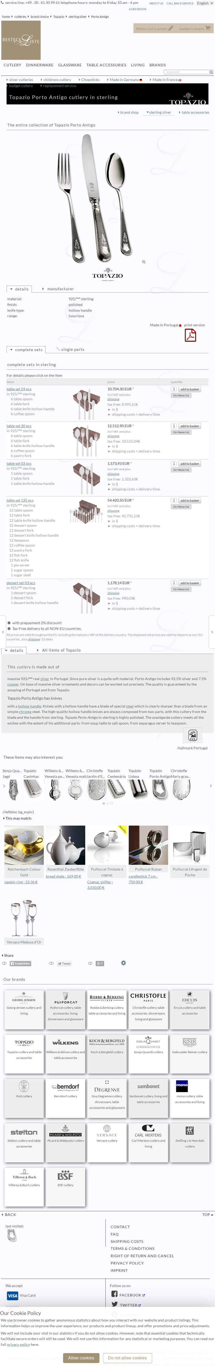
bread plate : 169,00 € (63, 876)
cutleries (20, 17)
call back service (180, 3)
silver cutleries (21, 80)
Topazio (58, 17)
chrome (25, 712)
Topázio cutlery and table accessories (24, 1055)
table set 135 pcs (20, 500)
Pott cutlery (24, 1096)
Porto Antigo (100, 17)
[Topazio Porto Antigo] (95, 198)
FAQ (115, 1234)
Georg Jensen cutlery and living (24, 1010)
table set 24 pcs (19, 389)
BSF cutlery (65, 1185)
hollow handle (29, 706)
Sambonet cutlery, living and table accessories (148, 1099)
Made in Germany (124, 80)
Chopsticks (90, 80)
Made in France (166, 80)
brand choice (40, 17)
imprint (119, 1270)
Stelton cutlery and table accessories (24, 1143)
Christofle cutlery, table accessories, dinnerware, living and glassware (148, 1013)
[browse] (4, 786)
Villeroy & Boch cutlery (24, 1185)
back (10, 1215)
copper (13, 684)
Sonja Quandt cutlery (148, 1052)
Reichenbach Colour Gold (24, 872)
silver (44, 679)
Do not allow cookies (127, 1358)
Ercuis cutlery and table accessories (190, 1010)
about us (156, 3)
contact (120, 1227)
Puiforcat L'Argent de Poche (190, 872)
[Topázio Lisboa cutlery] (2, 632)
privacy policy (127, 1263)
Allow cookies (81, 1358)
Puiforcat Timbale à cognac (107, 872)
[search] (213, 72)
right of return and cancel (142, 1256)
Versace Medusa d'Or (24, 942)
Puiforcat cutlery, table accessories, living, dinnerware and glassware (65, 1013)
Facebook (130, 1295)
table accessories (195, 112)
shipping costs (127, 1241)
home (6, 17)
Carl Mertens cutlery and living (148, 1143)
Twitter (128, 1305)
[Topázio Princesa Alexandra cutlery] (212, 632)
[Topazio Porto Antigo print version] (190, 339)
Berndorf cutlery (65, 1096)
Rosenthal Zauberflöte (65, 869)
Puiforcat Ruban (148, 869)
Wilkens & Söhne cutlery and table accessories (65, 1055)
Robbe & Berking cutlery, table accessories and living (107, 1010)
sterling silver (78, 17)
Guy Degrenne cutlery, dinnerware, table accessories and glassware (107, 1102)
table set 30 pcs (19, 426)
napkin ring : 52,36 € (20, 882)
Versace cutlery (106, 1141)
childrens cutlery (57, 80)
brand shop (129, 112)
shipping (113, 399)
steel (130, 706)
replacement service (59, 86)
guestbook (137, 9)
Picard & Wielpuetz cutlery (65, 1141)
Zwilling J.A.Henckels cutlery (189, 1143)
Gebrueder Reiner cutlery (189, 1052)
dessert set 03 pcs (21, 583)
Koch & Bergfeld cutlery (107, 1052)
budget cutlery (21, 86)
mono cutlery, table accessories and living (190, 1099)
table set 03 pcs (19, 463)
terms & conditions (132, 1249)
